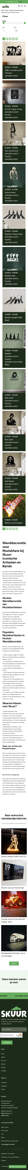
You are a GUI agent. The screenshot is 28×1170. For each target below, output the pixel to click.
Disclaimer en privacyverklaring (10, 1157)
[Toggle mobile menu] (25, 6)
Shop (7, 10)
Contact (3, 1067)
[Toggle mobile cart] (19, 6)
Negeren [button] (20, 1)
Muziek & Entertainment (16, 10)
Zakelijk (3, 1064)
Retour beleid (5, 1141)
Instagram (4, 1086)
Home (2, 10)
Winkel (3, 1057)
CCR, (20, 591)
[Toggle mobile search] (22, 6)
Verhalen (3, 1071)
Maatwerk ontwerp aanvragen (17, 1166)
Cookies (3, 1160)
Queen (4, 591)
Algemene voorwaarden (8, 1153)
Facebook (4, 1082)
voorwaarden (14, 1141)
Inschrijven (7, 1042)
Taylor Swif (9, 593)
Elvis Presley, (10, 591)
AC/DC (16, 591)
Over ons (3, 1060)
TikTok (3, 1089)
